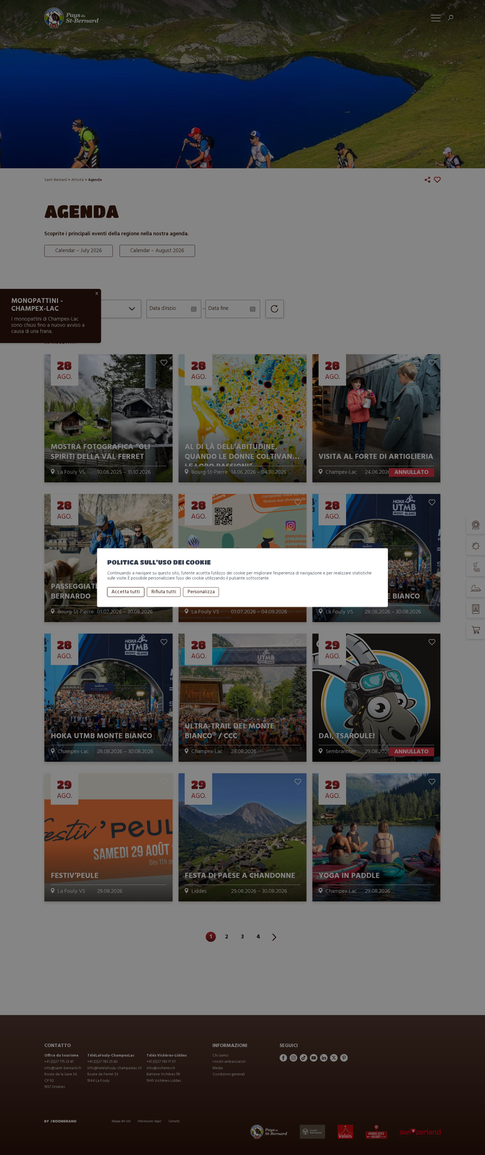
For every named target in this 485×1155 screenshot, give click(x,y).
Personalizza (201, 592)
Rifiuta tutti (163, 592)
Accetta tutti (125, 592)
